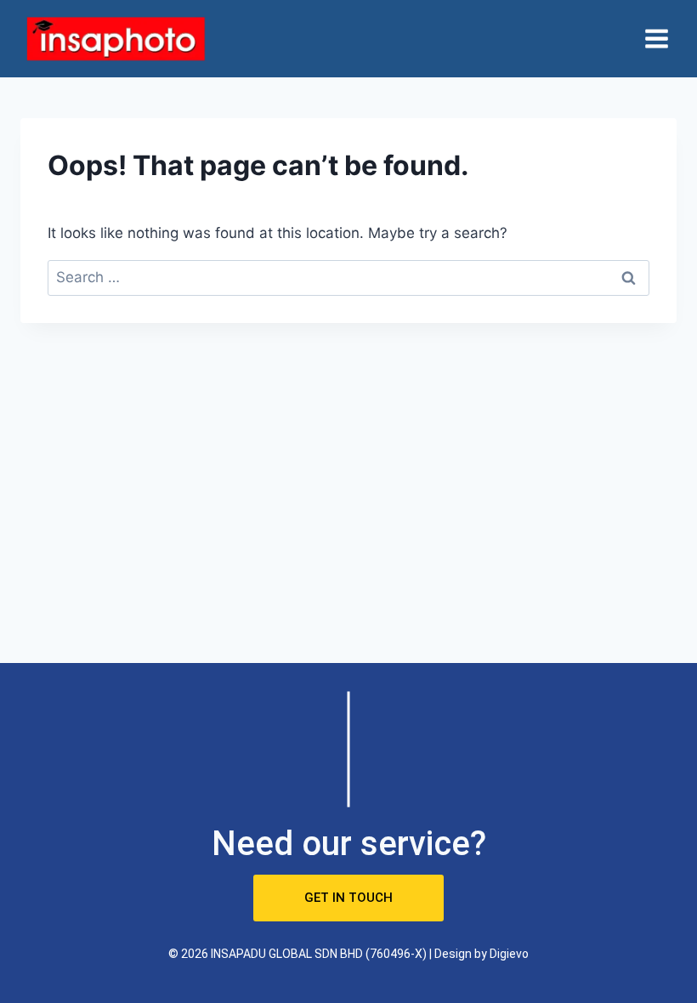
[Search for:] (348, 277)
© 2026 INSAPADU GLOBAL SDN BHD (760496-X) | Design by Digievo (348, 953)
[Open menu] (656, 38)
